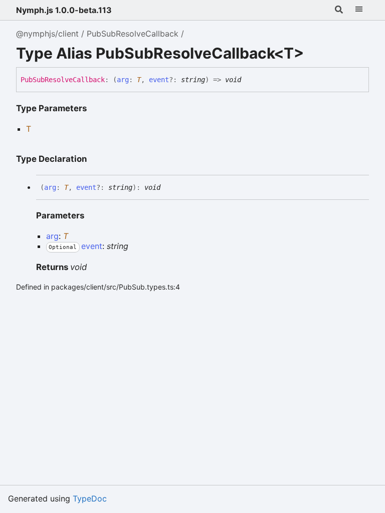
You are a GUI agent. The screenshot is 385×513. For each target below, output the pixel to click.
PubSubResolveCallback (132, 34)
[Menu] (359, 10)
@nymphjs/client (47, 34)
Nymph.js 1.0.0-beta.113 (64, 10)
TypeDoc (90, 498)
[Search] (339, 10)
